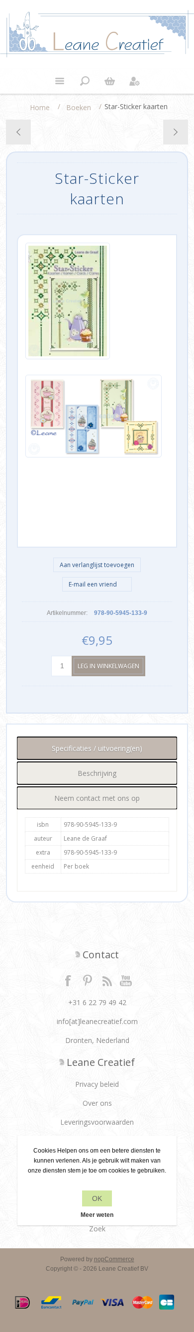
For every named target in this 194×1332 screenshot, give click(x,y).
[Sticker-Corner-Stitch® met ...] (175, 132)
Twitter (88, 980)
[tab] (97, 748)
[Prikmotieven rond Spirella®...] (18, 132)
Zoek (97, 1228)
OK (97, 1198)
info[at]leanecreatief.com (97, 1021)
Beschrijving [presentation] (97, 773)
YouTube (126, 980)
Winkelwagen (109, 81)
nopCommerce (114, 1259)
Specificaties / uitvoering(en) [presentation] (97, 748)
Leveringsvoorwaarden (97, 1122)
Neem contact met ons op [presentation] (97, 798)
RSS (107, 980)
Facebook (68, 980)
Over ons (97, 1103)
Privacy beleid (97, 1084)
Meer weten (97, 1214)
